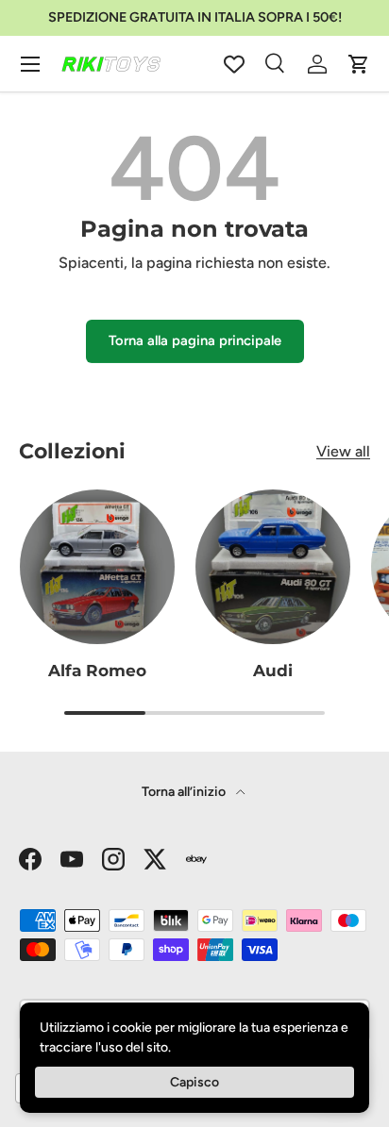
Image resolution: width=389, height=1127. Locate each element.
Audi (273, 670)
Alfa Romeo (97, 670)
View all (343, 451)
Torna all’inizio (185, 792)
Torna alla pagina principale (195, 340)
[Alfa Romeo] (97, 566)
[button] (359, 64)
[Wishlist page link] (234, 64)
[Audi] (272, 566)
